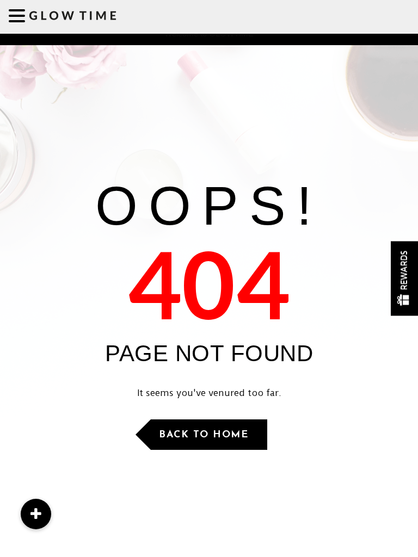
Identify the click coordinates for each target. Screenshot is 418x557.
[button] (36, 514)
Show (404, 279)
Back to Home (203, 435)
